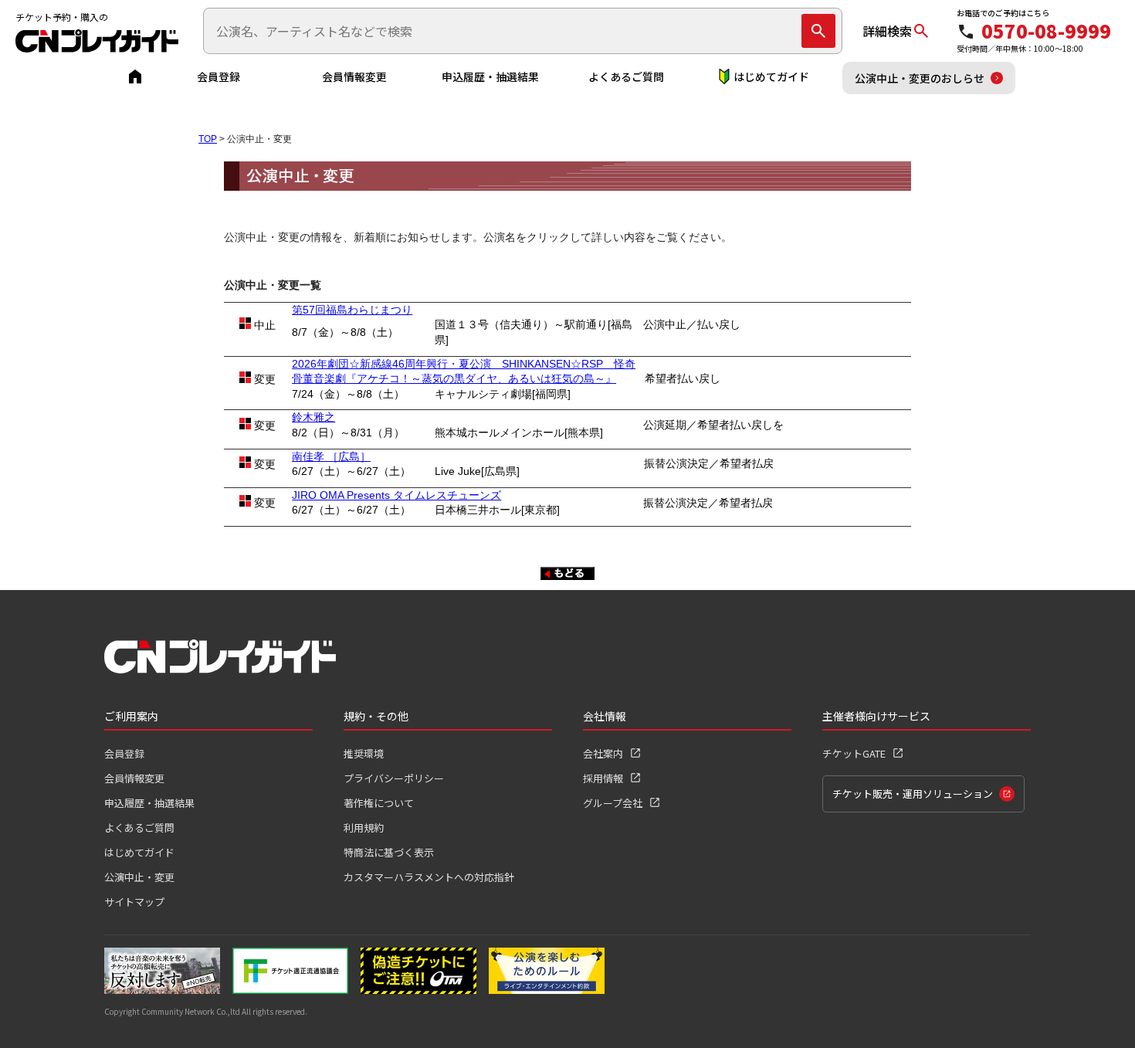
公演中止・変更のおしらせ (919, 78)
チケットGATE (854, 753)
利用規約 (364, 827)
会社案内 (603, 753)
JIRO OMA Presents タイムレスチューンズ (396, 495)
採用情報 (603, 778)
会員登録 (218, 76)
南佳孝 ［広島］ (331, 456)
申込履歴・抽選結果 (490, 76)
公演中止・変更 (139, 877)
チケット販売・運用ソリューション (912, 793)
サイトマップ (134, 901)
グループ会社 (612, 802)
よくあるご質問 (626, 76)
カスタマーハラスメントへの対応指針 (429, 877)
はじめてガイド (771, 76)
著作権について (379, 802)
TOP (207, 139)
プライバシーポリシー (394, 778)
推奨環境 (364, 753)
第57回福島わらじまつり (352, 310)
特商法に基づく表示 (389, 852)
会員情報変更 (354, 76)
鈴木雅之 (313, 417)
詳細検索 (887, 31)
